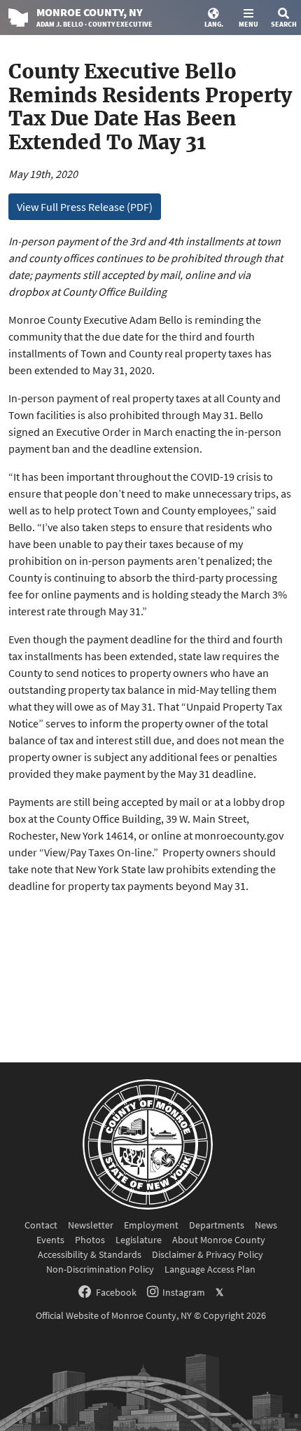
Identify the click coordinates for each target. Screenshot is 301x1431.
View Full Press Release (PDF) (85, 207)
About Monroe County (218, 1239)
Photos (90, 1239)
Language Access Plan (209, 1269)
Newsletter (90, 1225)
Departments (216, 1225)
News (266, 1225)
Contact (40, 1225)
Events (50, 1239)
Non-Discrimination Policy (100, 1269)
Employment (151, 1225)
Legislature (138, 1239)
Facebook (116, 1292)
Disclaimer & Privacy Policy (207, 1254)
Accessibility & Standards (89, 1254)
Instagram (183, 1292)
